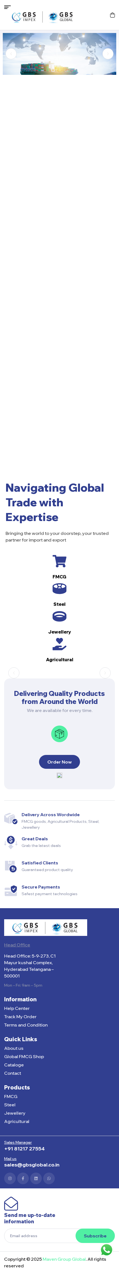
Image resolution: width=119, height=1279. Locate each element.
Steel (59, 604)
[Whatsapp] (49, 1178)
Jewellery (59, 632)
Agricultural (59, 659)
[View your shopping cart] (112, 15)
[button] (11, 53)
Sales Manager (18, 1142)
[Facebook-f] (23, 1178)
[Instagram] (10, 1178)
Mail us (10, 1158)
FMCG (59, 576)
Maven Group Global (64, 1259)
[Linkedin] (36, 1178)
